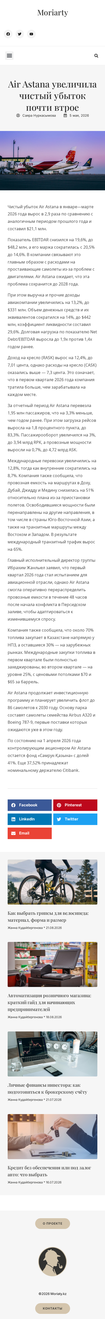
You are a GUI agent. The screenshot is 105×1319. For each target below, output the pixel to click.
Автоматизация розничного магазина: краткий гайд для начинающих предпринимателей (49, 1002)
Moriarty (52, 12)
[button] (9, 55)
